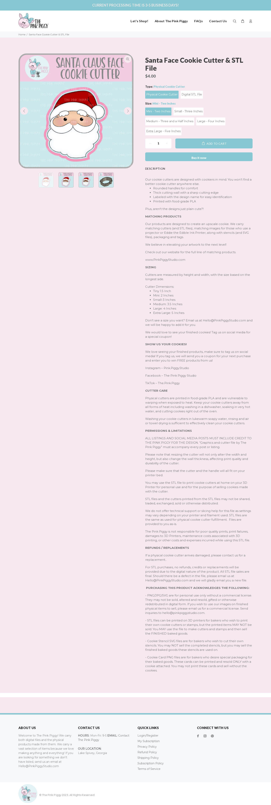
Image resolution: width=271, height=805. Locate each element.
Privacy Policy (147, 746)
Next (128, 111)
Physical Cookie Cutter (162, 94)
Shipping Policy (148, 758)
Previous (24, 111)
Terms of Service (148, 769)
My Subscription (148, 741)
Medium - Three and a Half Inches (169, 121)
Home (21, 34)
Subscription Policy (150, 763)
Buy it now (198, 158)
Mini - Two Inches (158, 111)
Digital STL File (192, 94)
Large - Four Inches (210, 121)
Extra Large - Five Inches (163, 131)
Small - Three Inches (188, 111)
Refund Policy (147, 752)
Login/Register (147, 735)
